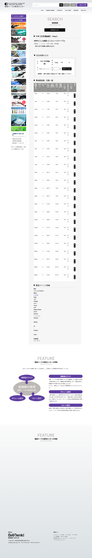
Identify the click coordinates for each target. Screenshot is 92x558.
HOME (42, 10)
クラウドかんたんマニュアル (59, 539)
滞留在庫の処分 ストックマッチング (61, 538)
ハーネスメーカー (72, 538)
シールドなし (42, 43)
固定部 (36, 43)
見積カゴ (54, 517)
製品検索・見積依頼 (50, 10)
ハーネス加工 (61, 534)
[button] (18, 152)
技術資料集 (76, 10)
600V (48, 43)
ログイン (66, 5)
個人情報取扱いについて (53, 520)
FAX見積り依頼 (62, 517)
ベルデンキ (56, 534)
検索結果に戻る (55, 30)
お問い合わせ (83, 10)
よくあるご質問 (68, 10)
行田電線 (56, 43)
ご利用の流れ (59, 10)
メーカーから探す (19, 20)
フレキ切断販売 (57, 536)
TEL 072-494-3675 (25, 542)
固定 (52, 43)
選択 (74, 95)
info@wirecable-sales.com (71, 503)
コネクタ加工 (74, 534)
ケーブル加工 (68, 534)
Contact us (77, 517)
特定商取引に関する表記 (39, 520)
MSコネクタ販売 (64, 536)
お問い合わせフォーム (67, 499)
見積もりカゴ (83, 5)
